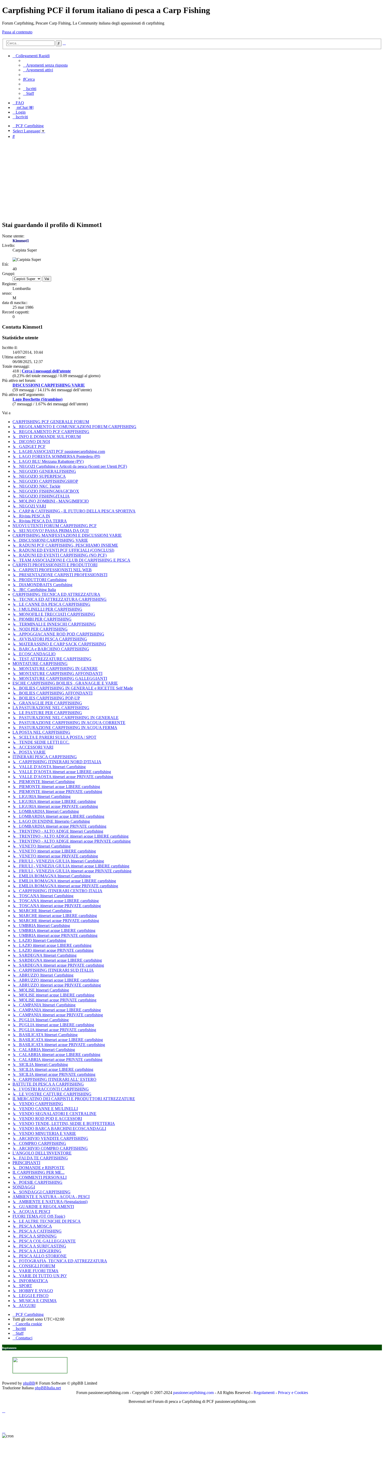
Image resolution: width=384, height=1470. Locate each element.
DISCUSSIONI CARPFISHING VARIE (49, 385)
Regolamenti (264, 1392)
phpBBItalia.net (48, 1388)
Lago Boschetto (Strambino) (37, 399)
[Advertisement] (192, 179)
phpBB (29, 1383)
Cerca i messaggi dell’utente (46, 371)
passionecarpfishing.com (193, 1392)
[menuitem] (45, 65)
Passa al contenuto (17, 32)
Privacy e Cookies (293, 1392)
